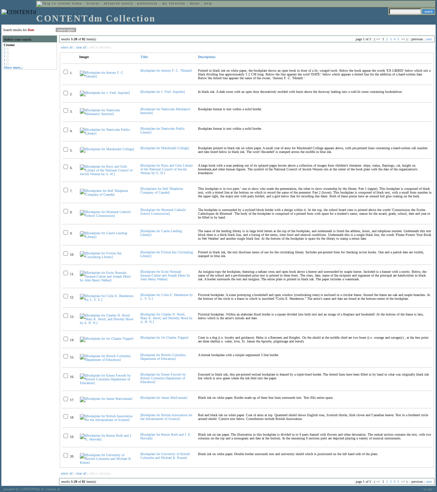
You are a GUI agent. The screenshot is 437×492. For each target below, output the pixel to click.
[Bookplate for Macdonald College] (164, 148)
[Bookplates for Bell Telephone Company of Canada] (161, 190)
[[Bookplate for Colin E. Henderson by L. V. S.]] (107, 299)
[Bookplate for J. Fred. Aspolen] (162, 92)
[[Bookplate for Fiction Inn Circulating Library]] (107, 257)
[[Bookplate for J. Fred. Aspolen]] (105, 93)
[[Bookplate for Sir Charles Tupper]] (106, 338)
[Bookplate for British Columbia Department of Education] (162, 357)
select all (67, 47)
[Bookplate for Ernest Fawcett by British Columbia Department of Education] (163, 378)
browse (93, 3)
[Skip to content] (54, 3)
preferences (147, 3)
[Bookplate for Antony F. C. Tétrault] (166, 70)
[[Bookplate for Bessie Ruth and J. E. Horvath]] (107, 439)
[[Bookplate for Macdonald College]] (107, 149)
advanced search (118, 3)
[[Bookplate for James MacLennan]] (106, 398)
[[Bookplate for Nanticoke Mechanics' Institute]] (107, 114)
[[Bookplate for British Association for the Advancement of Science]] (107, 420)
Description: (207, 57)
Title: (144, 57)
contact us (53, 489)
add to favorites (100, 47)
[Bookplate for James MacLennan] (163, 397)
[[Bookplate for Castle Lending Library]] (107, 237)
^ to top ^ (428, 489)
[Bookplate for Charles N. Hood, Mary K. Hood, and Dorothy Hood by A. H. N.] (166, 318)
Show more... (13, 67)
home (77, 3)
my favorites (173, 3)
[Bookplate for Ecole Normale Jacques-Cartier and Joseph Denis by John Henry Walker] (165, 275)
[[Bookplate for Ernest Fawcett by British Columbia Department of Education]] (107, 383)
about (195, 3)
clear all (81, 47)
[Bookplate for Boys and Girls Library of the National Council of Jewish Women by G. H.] (166, 169)
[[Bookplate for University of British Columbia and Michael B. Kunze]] (107, 462)
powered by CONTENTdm (23, 489)
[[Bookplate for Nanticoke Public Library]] (107, 133)
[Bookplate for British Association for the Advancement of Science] (166, 417)
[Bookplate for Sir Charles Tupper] (164, 337)
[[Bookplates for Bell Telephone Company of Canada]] (107, 194)
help (208, 3)
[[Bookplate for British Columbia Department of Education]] (107, 360)
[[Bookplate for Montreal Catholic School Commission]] (107, 215)
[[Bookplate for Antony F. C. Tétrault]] (107, 76)
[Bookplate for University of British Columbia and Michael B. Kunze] (165, 456)
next (429, 39)
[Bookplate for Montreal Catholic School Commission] (163, 211)
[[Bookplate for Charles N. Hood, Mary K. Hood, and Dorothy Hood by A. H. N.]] (107, 323)
